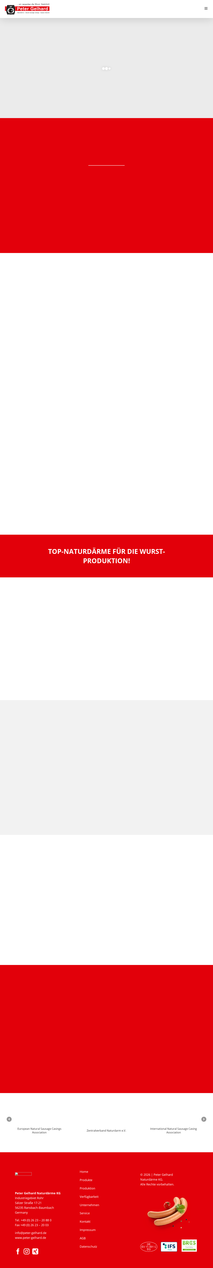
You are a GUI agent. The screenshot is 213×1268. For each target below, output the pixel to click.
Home (84, 1172)
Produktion (87, 1188)
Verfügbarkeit (89, 1197)
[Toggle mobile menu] (206, 8)
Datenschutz (88, 1246)
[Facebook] (18, 1251)
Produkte (86, 1180)
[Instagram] (27, 1251)
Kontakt (85, 1221)
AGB (83, 1238)
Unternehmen (89, 1205)
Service (85, 1213)
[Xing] (35, 1251)
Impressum (88, 1230)
